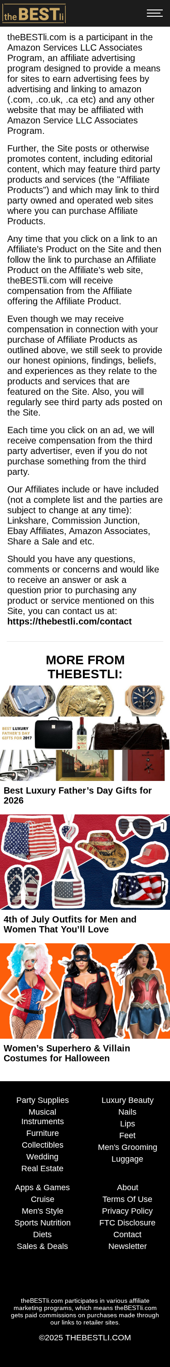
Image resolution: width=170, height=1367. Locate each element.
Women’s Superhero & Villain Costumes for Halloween (67, 1053)
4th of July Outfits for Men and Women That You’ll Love (70, 924)
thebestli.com (98, 1337)
